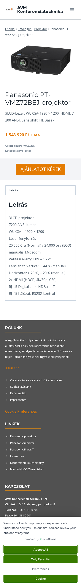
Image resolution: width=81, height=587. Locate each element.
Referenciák (18, 393)
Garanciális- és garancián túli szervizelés (36, 380)
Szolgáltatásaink (20, 387)
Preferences (40, 569)
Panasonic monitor (22, 443)
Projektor (25, 150)
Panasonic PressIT (22, 449)
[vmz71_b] (40, 60)
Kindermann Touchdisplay (27, 463)
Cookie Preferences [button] (21, 411)
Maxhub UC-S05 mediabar (27, 469)
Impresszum (18, 400)
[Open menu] (72, 9)
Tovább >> (12, 368)
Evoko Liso (17, 456)
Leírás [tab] (13, 190)
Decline (40, 579)
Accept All (40, 550)
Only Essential (40, 559)
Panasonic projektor (23, 436)
